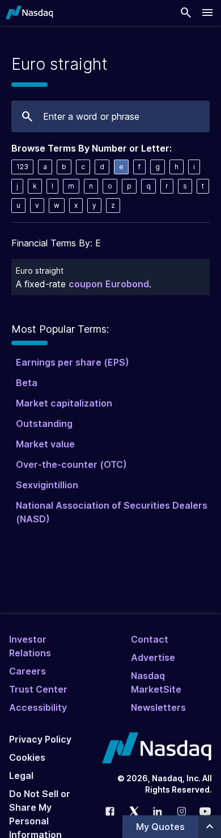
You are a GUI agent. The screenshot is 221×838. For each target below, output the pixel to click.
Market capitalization (64, 403)
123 (22, 166)
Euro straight (39, 270)
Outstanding (44, 423)
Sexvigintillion (47, 485)
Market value (45, 444)
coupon (86, 284)
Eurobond (127, 284)
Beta (26, 382)
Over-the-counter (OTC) (71, 464)
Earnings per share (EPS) (72, 362)
